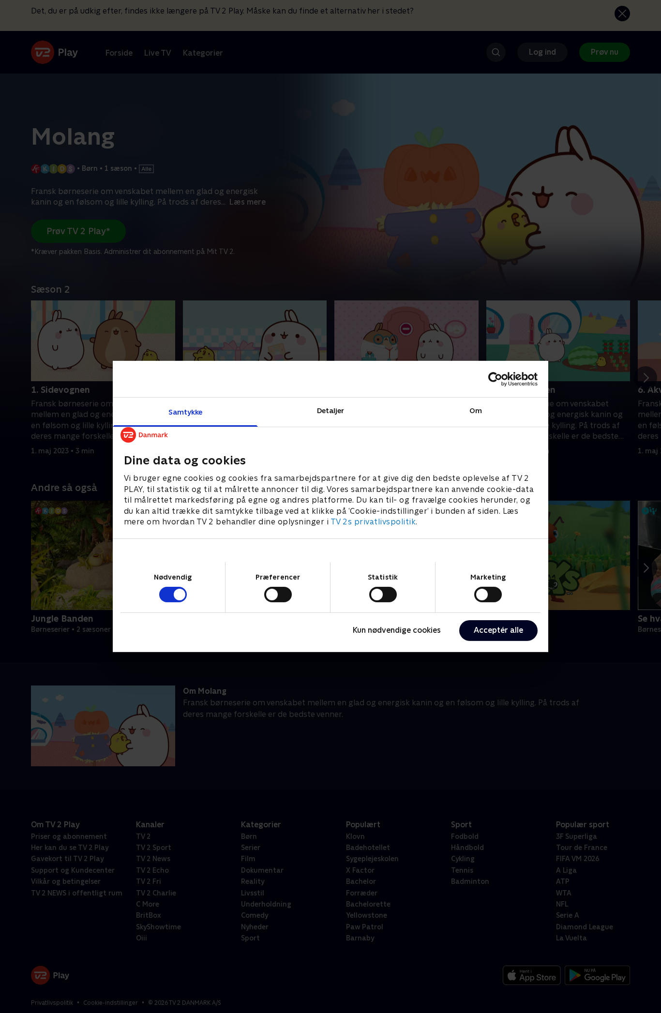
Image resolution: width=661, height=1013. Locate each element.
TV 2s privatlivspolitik (373, 521)
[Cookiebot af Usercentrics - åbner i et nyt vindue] (495, 379)
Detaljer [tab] (331, 410)
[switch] (278, 594)
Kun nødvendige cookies (397, 630)
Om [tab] (475, 410)
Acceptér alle (498, 630)
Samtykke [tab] (185, 412)
